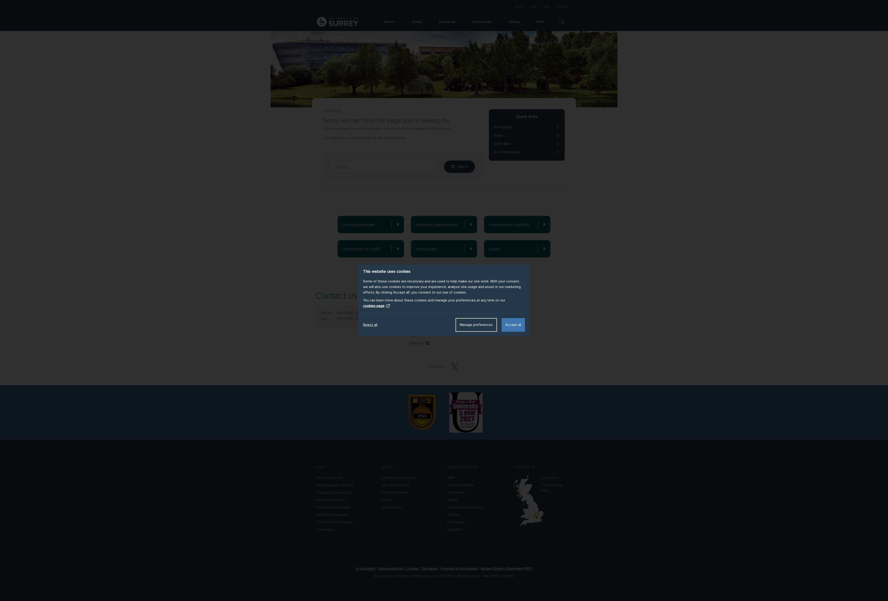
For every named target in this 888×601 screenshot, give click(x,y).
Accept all (513, 324)
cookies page (374, 306)
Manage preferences (476, 324)
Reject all (370, 324)
